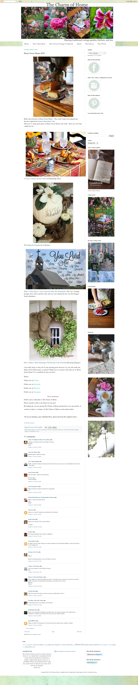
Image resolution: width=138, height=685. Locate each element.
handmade (91, 644)
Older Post (79, 631)
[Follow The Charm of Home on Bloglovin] (94, 655)
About (79, 43)
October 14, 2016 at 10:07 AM (35, 586)
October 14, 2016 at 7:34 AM (34, 547)
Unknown (30, 510)
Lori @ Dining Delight (33, 461)
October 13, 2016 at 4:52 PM (34, 505)
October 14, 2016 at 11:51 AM (35, 605)
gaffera (85, 672)
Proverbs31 (30, 644)
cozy (62, 644)
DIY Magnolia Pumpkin (32, 245)
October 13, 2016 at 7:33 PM (34, 514)
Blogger (95, 672)
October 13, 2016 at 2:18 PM (34, 467)
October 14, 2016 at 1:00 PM (34, 615)
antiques (29, 429)
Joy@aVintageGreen (33, 486)
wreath (37, 431)
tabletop (26, 431)
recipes (105, 644)
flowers (61, 429)
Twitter (36, 380)
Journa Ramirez (32, 541)
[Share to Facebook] (54, 427)
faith (68, 645)
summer (27, 647)
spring (113, 645)
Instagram (37, 392)
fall (47, 429)
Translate (99, 55)
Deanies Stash (31, 519)
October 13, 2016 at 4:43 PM (34, 492)
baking (33, 429)
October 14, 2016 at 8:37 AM (34, 561)
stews (24, 647)
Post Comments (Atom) (35, 634)
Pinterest (37, 388)
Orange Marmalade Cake (46, 121)
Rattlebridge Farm (32, 610)
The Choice (89, 43)
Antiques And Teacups (33, 566)
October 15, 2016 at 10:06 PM (35, 625)
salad (108, 644)
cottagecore (57, 645)
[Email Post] (45, 427)
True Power (102, 43)
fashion (73, 644)
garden (86, 645)
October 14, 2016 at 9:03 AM (34, 572)
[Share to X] (52, 427)
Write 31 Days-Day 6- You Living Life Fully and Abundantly (45, 291)
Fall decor (50, 429)
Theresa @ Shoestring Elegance (35, 577)
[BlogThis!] (50, 427)
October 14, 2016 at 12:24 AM (35, 527)
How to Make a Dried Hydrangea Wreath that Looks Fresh (44, 362)
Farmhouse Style (56, 429)
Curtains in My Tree (33, 552)
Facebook (37, 384)
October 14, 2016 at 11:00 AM (35, 595)
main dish (102, 644)
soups (111, 644)
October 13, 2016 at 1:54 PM (34, 447)
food (65, 429)
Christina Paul (31, 591)
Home (26, 43)
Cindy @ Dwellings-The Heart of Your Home (39, 439)
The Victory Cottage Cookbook (61, 43)
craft (36, 429)
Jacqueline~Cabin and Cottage (35, 600)
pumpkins (76, 429)
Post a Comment (30, 628)
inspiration (96, 645)
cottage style (50, 645)
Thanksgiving (33, 431)
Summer (30, 532)
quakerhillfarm (31, 621)
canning (45, 644)
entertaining (43, 429)
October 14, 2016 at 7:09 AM (34, 536)
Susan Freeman (32, 472)
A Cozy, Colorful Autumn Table (35, 178)
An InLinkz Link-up (29, 423)
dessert (39, 429)
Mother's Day (25, 644)
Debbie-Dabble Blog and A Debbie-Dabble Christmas (41, 497)
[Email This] (49, 427)
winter (33, 647)
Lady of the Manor (32, 452)
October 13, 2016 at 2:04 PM (34, 456)
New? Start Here (39, 43)
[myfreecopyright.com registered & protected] (64, 651)
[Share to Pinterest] (56, 427)
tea (29, 431)
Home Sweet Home (70, 429)
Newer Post (27, 631)
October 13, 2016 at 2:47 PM (34, 481)
